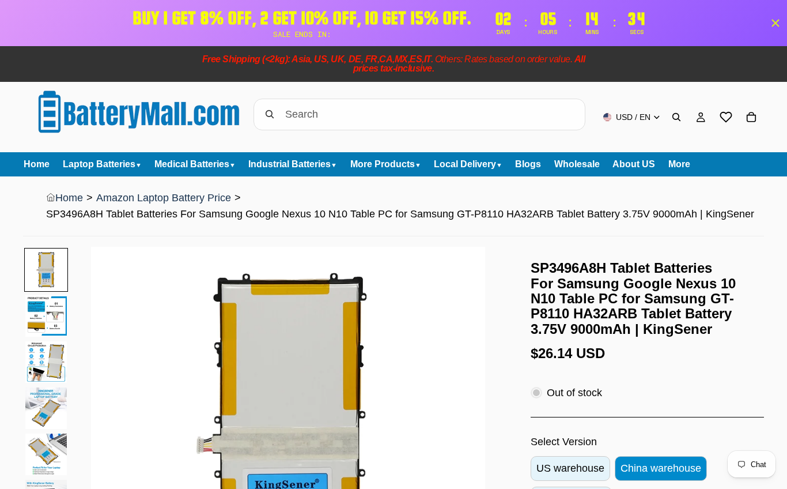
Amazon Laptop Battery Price (163, 198)
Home (69, 198)
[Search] (676, 117)
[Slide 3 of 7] (46, 362)
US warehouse (570, 468)
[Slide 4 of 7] (46, 408)
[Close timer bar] (775, 23)
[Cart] (751, 117)
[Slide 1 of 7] (46, 270)
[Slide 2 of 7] (46, 316)
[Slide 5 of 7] (46, 454)
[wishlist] (726, 117)
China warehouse (660, 468)
